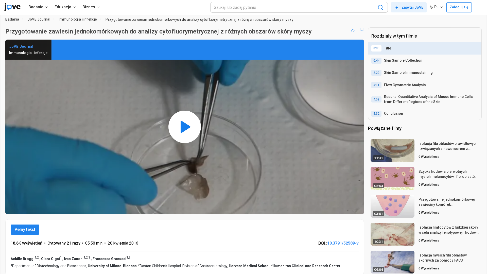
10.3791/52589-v (343, 243)
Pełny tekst (25, 229)
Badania (12, 19)
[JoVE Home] (12, 7)
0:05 (376, 48)
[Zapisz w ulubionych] (362, 29)
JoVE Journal (39, 19)
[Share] (353, 29)
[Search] (380, 7)
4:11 (376, 85)
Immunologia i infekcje (78, 19)
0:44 (376, 60)
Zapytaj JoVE (412, 7)
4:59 (376, 99)
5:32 (376, 113)
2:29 (376, 73)
